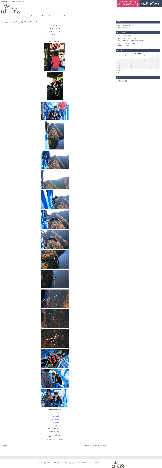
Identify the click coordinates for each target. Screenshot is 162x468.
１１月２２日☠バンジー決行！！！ (20, 21)
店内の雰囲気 (76, 462)
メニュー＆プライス (57, 462)
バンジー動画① (55, 416)
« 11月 (117, 72)
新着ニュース (121, 27)
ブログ (49, 463)
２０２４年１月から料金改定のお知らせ (128, 38)
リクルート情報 (42, 463)
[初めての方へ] (29, 16)
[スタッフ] (51, 16)
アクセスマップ (85, 462)
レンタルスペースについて (125, 35)
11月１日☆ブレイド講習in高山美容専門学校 (96, 446)
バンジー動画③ (55, 422)
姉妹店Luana (72, 463)
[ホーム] (20, 16)
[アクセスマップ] (68, 16)
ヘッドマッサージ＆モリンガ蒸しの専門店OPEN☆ (131, 40)
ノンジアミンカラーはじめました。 (127, 43)
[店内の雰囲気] (58, 16)
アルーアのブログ (122, 25)
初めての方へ (47, 462)
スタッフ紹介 (68, 462)
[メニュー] (41, 16)
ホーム (40, 462)
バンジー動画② (55, 419)
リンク (65, 463)
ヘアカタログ (95, 462)
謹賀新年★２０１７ (8, 446)
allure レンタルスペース (124, 45)
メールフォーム (57, 463)
